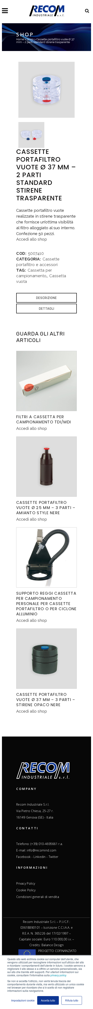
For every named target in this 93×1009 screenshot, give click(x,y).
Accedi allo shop (31, 239)
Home (20, 39)
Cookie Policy (25, 890)
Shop (30, 39)
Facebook (23, 857)
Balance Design (53, 945)
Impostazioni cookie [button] (23, 1000)
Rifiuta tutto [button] (71, 1000)
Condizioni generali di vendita (37, 896)
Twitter (53, 857)
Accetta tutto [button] (48, 1000)
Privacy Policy (25, 883)
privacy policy (58, 975)
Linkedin (39, 857)
